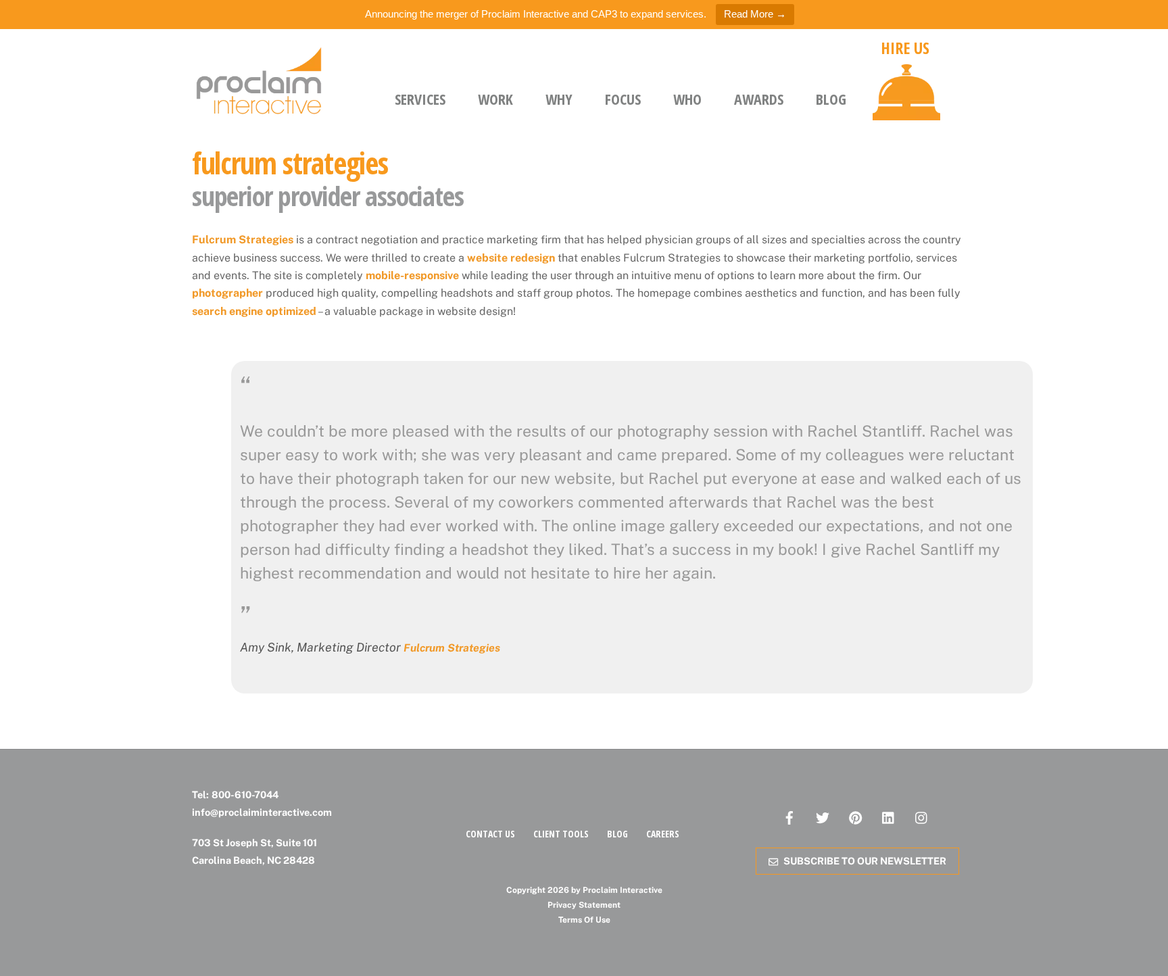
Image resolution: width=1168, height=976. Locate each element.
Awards (758, 99)
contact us (490, 833)
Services (420, 99)
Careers (662, 833)
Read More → (755, 14)
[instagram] (921, 816)
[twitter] (822, 816)
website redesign (511, 257)
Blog (831, 99)
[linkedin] (888, 816)
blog (617, 833)
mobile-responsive (412, 275)
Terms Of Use (584, 920)
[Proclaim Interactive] (259, 111)
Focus (623, 99)
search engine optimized (254, 311)
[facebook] (789, 816)
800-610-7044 (245, 794)
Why (559, 99)
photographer (227, 293)
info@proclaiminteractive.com (262, 812)
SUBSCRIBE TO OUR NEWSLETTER (864, 861)
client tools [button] (561, 833)
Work (495, 99)
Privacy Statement (584, 905)
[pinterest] (855, 816)
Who (687, 99)
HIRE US (905, 48)
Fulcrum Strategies (242, 239)
